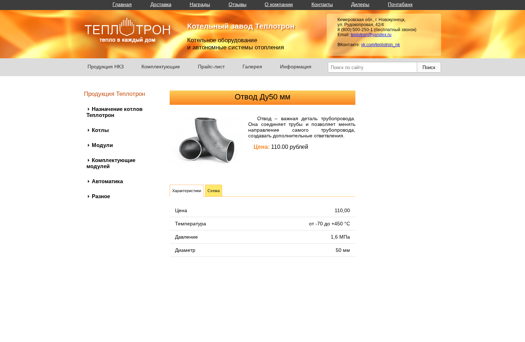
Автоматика (107, 181)
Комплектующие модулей (110, 163)
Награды (200, 4)
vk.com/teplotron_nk (380, 44)
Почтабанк (400, 4)
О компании (279, 4)
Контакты (322, 4)
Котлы (100, 130)
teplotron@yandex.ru (371, 34)
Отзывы (237, 4)
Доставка (160, 4)
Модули (102, 145)
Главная (122, 4)
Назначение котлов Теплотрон (114, 112)
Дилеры (360, 4)
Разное (101, 196)
